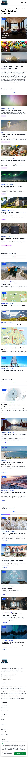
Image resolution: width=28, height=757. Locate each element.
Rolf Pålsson (3, 108)
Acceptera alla (20, 753)
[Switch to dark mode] (22, 2)
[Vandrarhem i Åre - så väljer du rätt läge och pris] (14, 28)
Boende (4, 19)
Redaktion (4, 702)
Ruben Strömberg (4, 184)
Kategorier (4, 714)
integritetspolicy (5, 750)
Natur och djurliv (4, 734)
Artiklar (3, 683)
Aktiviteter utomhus (5, 717)
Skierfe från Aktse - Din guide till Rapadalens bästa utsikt (14, 686)
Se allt (14, 92)
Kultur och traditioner (6, 53)
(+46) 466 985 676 (7, 677)
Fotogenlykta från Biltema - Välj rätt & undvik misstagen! (13, 691)
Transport (3, 193)
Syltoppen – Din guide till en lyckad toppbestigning (12, 696)
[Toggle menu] (25, 2)
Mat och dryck (4, 167)
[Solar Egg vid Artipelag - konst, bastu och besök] (14, 57)
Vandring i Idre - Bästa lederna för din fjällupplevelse (13, 688)
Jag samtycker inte (8, 753)
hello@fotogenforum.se (8, 679)
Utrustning (3, 724)
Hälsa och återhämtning (6, 245)
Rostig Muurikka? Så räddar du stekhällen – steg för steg (13, 693)
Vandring (3, 219)
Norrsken (3, 116)
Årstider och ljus (5, 42)
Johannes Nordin (4, 158)
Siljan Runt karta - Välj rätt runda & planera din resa (12, 698)
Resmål (4, 389)
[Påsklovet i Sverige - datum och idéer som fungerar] (14, 46)
